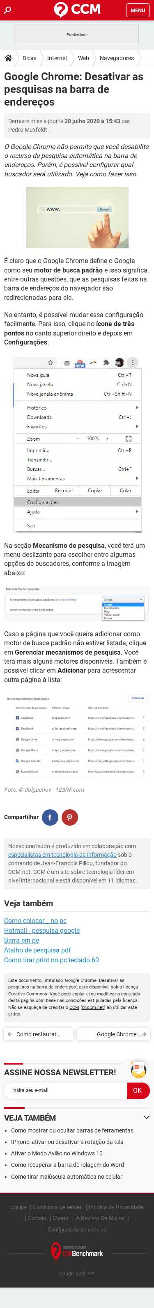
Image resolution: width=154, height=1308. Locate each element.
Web (83, 58)
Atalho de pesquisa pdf (37, 950)
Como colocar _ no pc (35, 921)
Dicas (30, 58)
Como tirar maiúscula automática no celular (66, 1176)
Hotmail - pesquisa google (42, 930)
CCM (74, 1007)
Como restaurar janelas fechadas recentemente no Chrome (38, 1035)
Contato (37, 1218)
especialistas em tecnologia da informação (62, 854)
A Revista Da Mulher (100, 1218)
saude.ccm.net (77, 1273)
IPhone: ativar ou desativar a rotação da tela (67, 1142)
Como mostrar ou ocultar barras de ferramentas (72, 1130)
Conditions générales (58, 1207)
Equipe (18, 1207)
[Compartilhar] (50, 817)
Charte (60, 1218)
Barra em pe (21, 940)
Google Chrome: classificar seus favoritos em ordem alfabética (113, 1035)
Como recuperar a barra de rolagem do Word (67, 1165)
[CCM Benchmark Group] (77, 1252)
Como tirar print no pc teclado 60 (51, 960)
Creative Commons (27, 994)
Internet (57, 58)
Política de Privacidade (116, 1207)
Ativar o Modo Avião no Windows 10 (57, 1153)
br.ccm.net (93, 1007)
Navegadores (117, 58)
